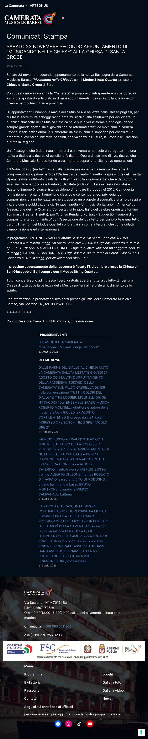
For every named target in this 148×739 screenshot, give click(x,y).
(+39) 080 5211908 (57, 626)
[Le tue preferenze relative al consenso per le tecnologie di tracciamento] (141, 732)
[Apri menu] (63, 18)
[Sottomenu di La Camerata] (26, 6)
